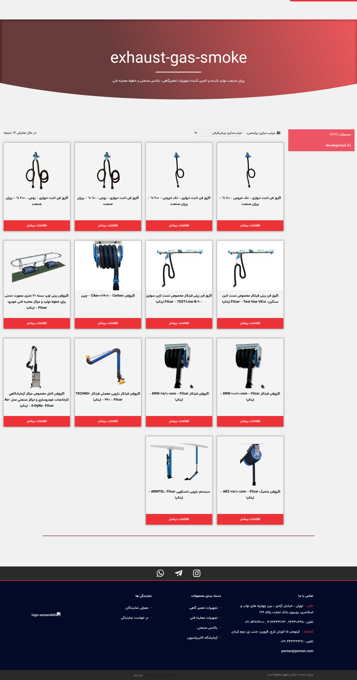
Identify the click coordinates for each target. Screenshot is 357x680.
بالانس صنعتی (207, 628)
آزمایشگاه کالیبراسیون (202, 638)
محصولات (340, 134)
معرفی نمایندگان (137, 608)
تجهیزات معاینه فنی (204, 618)
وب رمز (138, 675)
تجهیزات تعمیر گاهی (203, 608)
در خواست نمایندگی (134, 618)
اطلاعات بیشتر (250, 225)
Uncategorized (338, 145)
